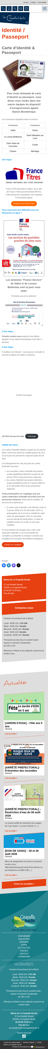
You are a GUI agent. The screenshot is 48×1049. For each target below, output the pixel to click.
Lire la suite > (11, 734)
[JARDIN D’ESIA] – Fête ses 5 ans (23, 725)
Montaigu (35, 151)
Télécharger (32, 436)
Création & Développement (21, 1047)
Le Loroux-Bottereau (13, 137)
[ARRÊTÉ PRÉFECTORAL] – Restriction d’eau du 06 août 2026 (23, 812)
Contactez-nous (24, 607)
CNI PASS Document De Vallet (13, 436)
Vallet (12, 130)
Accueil (25, 2)
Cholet (35, 145)
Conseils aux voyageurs (13, 545)
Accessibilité (42, 2)
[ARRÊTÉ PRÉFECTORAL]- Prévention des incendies (22, 769)
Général (8, 729)
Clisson (13, 151)
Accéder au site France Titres (24, 203)
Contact (33, 2)
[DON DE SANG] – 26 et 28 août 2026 (22, 852)
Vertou (35, 130)
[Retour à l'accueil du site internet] (15, 18)
